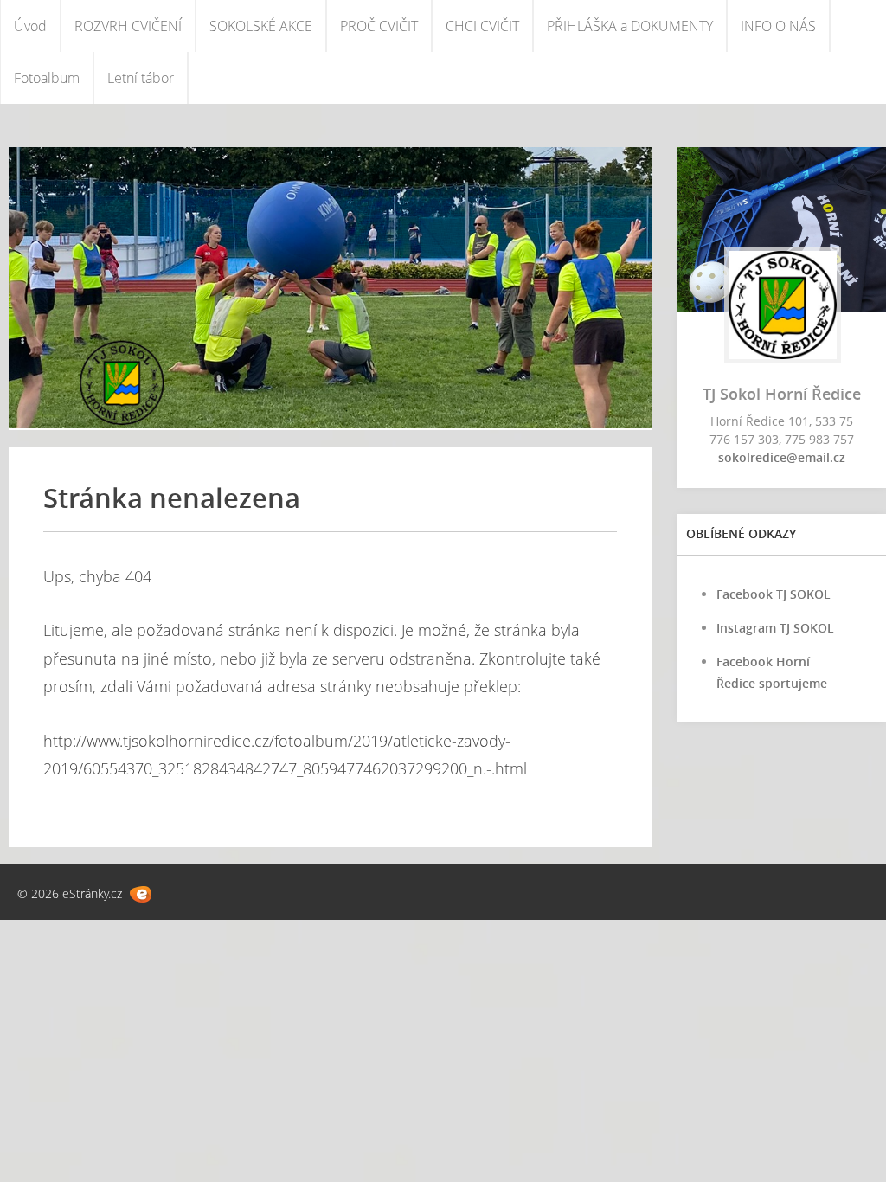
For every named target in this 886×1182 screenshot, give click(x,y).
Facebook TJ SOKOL (773, 594)
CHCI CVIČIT (482, 25)
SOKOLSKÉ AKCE (260, 25)
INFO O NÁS (778, 25)
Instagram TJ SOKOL (775, 628)
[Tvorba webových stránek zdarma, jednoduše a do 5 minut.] (140, 894)
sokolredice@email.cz (781, 457)
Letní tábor (140, 77)
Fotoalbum (47, 77)
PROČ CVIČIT (379, 25)
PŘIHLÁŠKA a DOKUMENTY (630, 25)
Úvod (30, 25)
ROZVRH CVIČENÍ (128, 25)
